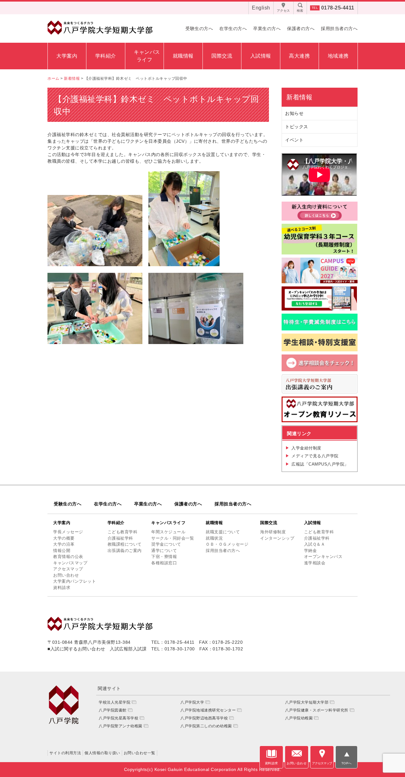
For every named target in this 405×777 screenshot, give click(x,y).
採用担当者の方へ (339, 28)
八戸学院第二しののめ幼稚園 (206, 726)
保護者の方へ (301, 28)
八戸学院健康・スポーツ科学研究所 (316, 710)
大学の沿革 (64, 544)
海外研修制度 (273, 531)
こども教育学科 (123, 531)
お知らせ (294, 113)
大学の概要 (64, 538)
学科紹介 (105, 56)
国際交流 (221, 56)
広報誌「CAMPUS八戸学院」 (320, 464)
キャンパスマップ (70, 563)
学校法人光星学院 (114, 702)
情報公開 (61, 550)
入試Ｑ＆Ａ (314, 544)
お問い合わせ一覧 (139, 753)
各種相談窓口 (164, 563)
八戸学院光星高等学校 (118, 718)
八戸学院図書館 (113, 710)
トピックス (296, 126)
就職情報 (183, 56)
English (261, 7)
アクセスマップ (68, 569)
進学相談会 (315, 563)
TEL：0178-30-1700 (173, 648)
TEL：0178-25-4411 (173, 642)
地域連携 (338, 56)
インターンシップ (277, 538)
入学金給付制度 (306, 448)
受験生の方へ (199, 28)
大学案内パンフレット (74, 581)
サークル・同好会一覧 (172, 538)
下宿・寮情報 (164, 556)
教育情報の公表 (68, 556)
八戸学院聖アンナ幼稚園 (120, 726)
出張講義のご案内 (125, 550)
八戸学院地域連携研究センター (208, 710)
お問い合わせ (66, 575)
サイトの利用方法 (65, 753)
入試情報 (260, 56)
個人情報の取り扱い (102, 753)
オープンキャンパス (323, 556)
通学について (164, 550)
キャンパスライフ (168, 522)
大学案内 (66, 56)
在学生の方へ (233, 28)
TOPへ (346, 763)
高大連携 (299, 56)
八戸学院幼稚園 (299, 718)
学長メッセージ (68, 531)
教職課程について (125, 544)
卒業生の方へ (267, 28)
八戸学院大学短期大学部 (307, 702)
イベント (294, 139)
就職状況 (214, 538)
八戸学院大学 (192, 702)
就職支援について (223, 531)
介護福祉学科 (120, 538)
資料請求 (61, 587)
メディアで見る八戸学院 (315, 456)
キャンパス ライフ (146, 55)
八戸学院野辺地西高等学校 (204, 718)
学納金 (310, 550)
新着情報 (299, 97)
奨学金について (166, 544)
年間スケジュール (168, 531)
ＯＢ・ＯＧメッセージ (227, 544)
